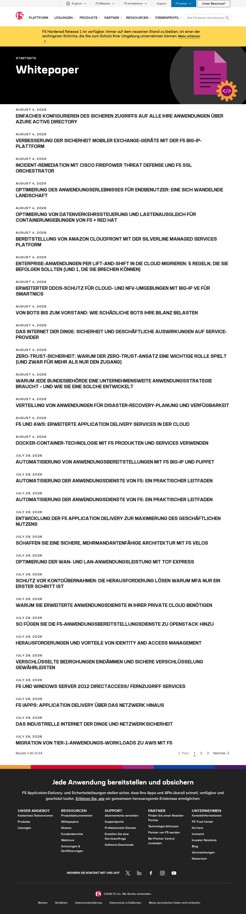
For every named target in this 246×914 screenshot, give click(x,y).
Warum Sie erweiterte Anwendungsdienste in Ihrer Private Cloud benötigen (114, 605)
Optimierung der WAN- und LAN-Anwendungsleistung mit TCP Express (105, 562)
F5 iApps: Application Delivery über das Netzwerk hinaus (90, 705)
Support (161, 3)
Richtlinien (61, 902)
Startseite (26, 58)
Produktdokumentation (76, 816)
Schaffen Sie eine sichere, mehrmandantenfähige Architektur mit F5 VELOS (112, 543)
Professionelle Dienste (120, 828)
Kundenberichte (72, 834)
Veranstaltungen (203, 852)
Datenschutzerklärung (88, 902)
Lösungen (24, 828)
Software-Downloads (119, 845)
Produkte (24, 822)
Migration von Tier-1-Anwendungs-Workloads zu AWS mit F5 (94, 743)
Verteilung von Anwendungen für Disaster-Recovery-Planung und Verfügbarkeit (122, 405)
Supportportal (114, 822)
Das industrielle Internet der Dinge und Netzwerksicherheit (94, 724)
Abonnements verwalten (121, 816)
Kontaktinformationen (207, 816)
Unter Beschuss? (213, 4)
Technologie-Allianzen (163, 826)
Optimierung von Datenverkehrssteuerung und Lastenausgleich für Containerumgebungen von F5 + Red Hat (106, 217)
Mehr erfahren (189, 36)
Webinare (67, 840)
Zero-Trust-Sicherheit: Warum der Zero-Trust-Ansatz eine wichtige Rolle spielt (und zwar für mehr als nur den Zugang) (121, 359)
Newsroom (199, 859)
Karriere (197, 828)
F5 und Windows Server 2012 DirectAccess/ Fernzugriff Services (100, 686)
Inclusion (198, 834)
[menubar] (123, 3)
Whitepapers (70, 822)
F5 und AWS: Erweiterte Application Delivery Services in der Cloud (102, 424)
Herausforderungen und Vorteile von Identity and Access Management (109, 643)
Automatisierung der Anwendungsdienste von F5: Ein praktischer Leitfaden (114, 481)
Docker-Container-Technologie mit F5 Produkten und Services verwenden (112, 443)
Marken (42, 902)
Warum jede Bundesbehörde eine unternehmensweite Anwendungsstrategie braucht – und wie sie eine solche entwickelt (114, 383)
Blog (195, 846)
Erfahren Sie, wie (90, 798)
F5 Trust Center (202, 822)
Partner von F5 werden (164, 832)
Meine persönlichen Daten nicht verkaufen (174, 902)
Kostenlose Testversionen (35, 816)
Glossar (66, 828)
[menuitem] (76, 3)
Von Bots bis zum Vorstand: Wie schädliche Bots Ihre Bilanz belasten (107, 313)
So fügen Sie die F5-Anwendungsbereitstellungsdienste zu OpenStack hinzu (115, 624)
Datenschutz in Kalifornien (125, 902)
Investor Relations (204, 840)
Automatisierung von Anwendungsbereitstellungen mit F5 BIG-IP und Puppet (115, 462)
